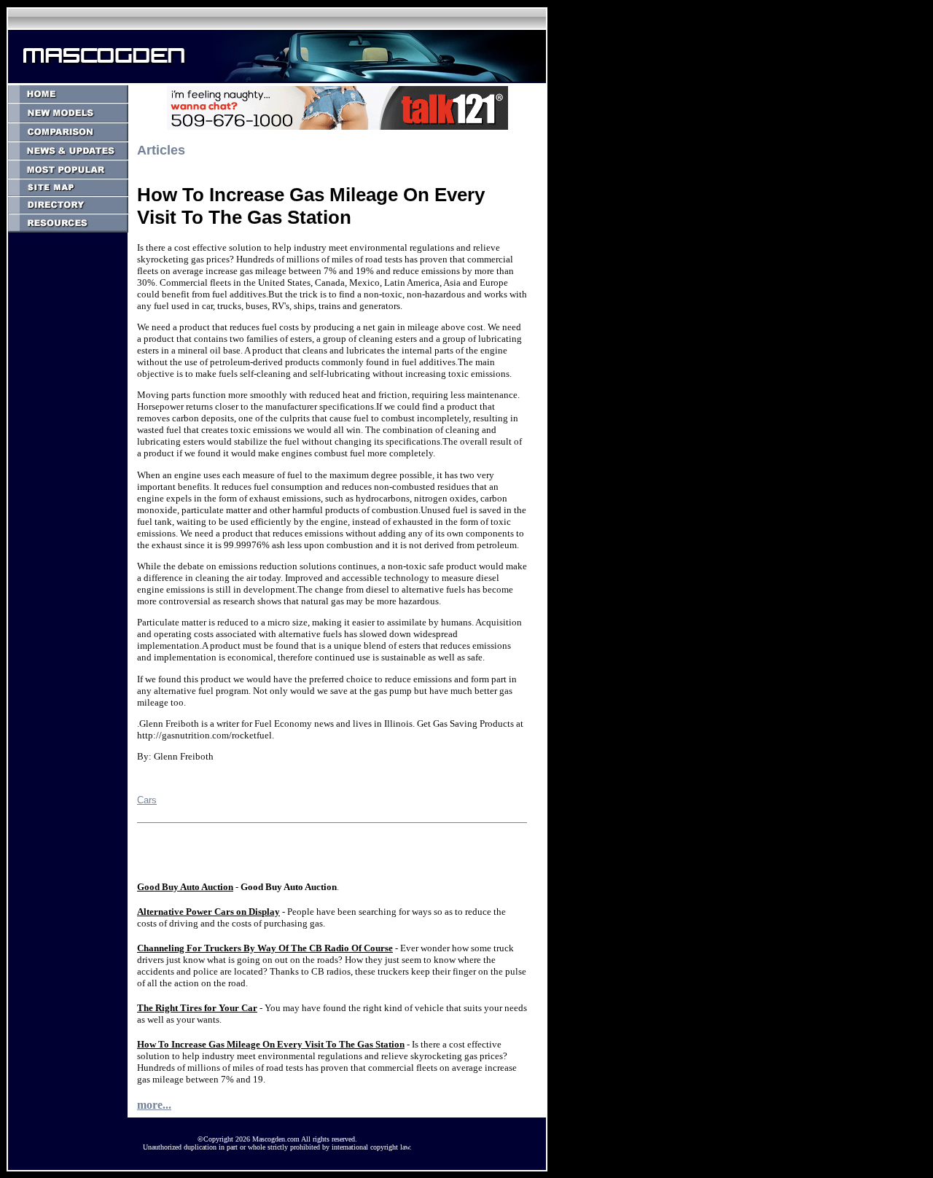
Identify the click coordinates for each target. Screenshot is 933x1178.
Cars (147, 800)
